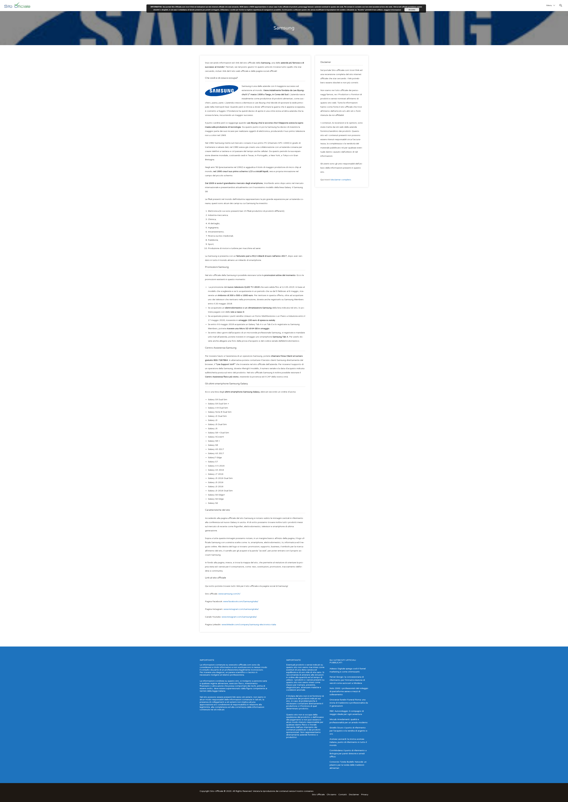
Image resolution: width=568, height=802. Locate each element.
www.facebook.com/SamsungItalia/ (240, 601)
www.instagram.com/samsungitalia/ (241, 609)
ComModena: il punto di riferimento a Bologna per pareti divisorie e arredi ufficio (348, 753)
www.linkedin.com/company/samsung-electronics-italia (249, 624)
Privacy (364, 794)
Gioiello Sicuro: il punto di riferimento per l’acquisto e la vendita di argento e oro (348, 730)
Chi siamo (331, 794)
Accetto (412, 9)
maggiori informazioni (392, 10)
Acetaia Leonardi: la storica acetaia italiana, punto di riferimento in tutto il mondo (348, 742)
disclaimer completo (341, 179)
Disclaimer (354, 794)
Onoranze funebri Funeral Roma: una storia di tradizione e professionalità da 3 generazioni (349, 702)
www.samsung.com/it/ (229, 594)
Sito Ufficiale (318, 794)
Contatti (342, 794)
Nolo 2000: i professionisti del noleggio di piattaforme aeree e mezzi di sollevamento (349, 691)
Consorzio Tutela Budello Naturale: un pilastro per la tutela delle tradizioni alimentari (348, 765)
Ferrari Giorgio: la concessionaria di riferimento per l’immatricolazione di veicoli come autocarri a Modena (347, 680)
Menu (549, 5)
